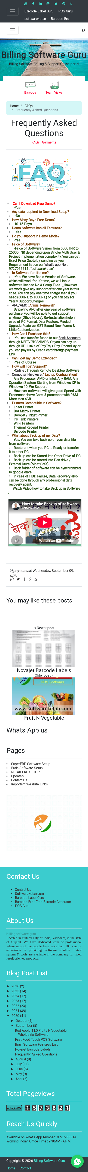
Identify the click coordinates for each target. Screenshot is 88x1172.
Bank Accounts (70, 338)
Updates (17, 776)
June (20, 1069)
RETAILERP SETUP (25, 772)
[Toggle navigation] (13, 11)
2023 (16, 1001)
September (24, 1026)
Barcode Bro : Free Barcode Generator (43, 902)
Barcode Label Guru (38, 11)
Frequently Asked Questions (36, 1054)
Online (19, 370)
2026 (16, 986)
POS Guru (65, 11)
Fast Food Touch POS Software (38, 1039)
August (21, 1059)
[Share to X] (19, 579)
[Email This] (13, 579)
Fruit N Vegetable (44, 718)
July (19, 1064)
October (22, 1021)
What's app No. (55, 265)
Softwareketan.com (29, 894)
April (19, 1079)
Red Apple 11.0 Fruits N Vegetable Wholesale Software (41, 1032)
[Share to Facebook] (25, 579)
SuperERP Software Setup (30, 764)
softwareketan (35, 19)
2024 (16, 996)
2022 (16, 1006)
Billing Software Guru (44, 55)
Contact (25, 1168)
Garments (49, 142)
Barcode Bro (60, 19)
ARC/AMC (20, 305)
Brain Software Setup (27, 768)
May (19, 1074)
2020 (16, 1016)
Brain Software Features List (36, 1044)
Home (14, 106)
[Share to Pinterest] (31, 579)
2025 (16, 991)
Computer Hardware (27, 374)
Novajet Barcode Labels (44, 670)
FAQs (29, 106)
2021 (16, 1011)
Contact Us (19, 780)
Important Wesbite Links (29, 784)
